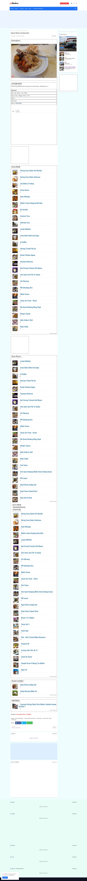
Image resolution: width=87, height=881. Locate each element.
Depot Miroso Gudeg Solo (28, 484)
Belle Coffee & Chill (26, 320)
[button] (75, 8)
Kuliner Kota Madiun (19, 718)
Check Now (11, 875)
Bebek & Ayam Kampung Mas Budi (31, 203)
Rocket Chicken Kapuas (27, 255)
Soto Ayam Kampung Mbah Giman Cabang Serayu (36, 471)
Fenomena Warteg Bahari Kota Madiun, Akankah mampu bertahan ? (37, 705)
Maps (13, 111)
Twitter (24, 722)
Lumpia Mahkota (25, 229)
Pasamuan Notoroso (26, 261)
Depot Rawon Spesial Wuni (28, 491)
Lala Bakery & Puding (27, 183)
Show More (74, 802)
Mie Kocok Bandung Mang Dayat (30, 307)
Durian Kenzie (24, 190)
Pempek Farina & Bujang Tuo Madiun (33, 663)
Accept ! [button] (5, 877)
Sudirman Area (25, 222)
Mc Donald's (24, 209)
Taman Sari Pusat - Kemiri (28, 300)
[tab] (12, 9)
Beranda (12, 8)
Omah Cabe (24, 630)
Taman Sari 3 (25, 624)
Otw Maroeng (24, 281)
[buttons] (71, 3)
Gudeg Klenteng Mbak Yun (28, 691)
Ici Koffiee (23, 242)
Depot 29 (24, 669)
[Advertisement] (43, 19)
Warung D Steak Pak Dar (28, 248)
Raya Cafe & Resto (26, 497)
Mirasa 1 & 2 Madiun (27, 617)
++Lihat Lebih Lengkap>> (53, 333)
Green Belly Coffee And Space (29, 235)
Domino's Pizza (25, 216)
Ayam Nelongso (25, 196)
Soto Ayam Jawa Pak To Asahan (30, 274)
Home (12, 30)
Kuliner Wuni (39, 718)
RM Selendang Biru (26, 287)
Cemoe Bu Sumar (26, 656)
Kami (30, 8)
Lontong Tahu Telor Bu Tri (29, 650)
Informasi (22, 8)
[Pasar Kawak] (61, 54)
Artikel (26, 8)
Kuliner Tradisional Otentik (29, 718)
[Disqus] (34, 780)
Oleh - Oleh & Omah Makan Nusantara (33, 637)
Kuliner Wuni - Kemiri (47, 718)
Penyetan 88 (25, 643)
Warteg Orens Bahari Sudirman (30, 177)
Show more (54, 733)
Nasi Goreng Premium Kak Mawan (31, 268)
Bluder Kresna (24, 294)
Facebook (18, 722)
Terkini (16, 8)
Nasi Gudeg (16, 30)
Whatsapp (30, 722)
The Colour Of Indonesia (38, 8)
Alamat (18, 111)
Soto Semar (24, 465)
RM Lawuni (23, 478)
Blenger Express (25, 313)
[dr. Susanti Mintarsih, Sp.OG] (61, 68)
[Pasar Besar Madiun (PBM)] (61, 59)
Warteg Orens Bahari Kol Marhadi (31, 170)
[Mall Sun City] (61, 64)
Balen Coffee (24, 326)
